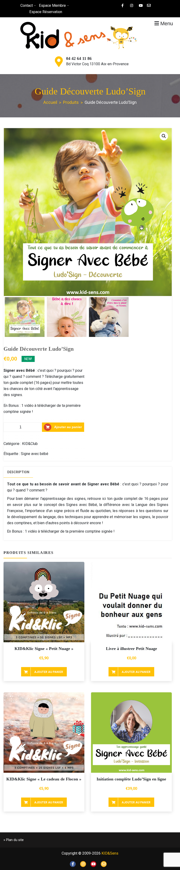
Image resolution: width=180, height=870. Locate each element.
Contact (26, 5)
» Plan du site (14, 840)
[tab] (18, 472)
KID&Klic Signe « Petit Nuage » (44, 648)
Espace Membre (52, 5)
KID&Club (30, 443)
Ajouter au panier (68, 427)
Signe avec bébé (34, 453)
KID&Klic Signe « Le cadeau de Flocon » (43, 779)
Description (18, 472)
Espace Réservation (45, 12)
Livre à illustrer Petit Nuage (131, 648)
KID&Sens (109, 853)
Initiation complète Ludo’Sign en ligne (131, 779)
